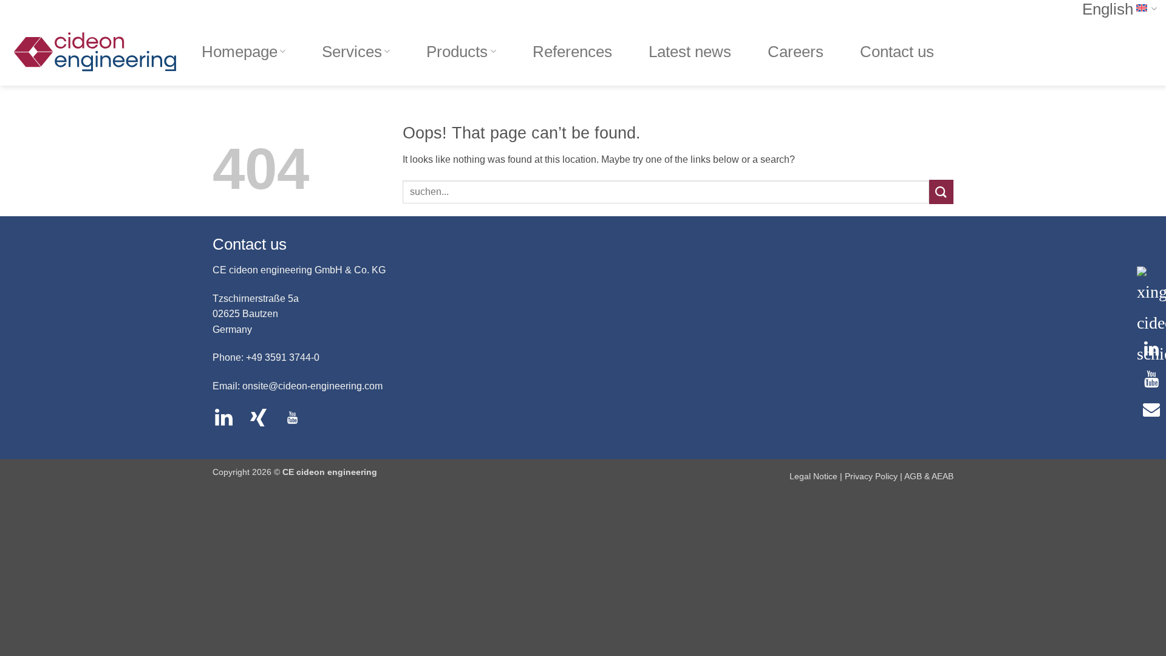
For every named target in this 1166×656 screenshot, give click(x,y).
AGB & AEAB (928, 476)
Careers (795, 51)
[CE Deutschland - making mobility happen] (96, 52)
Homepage (240, 51)
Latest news (690, 51)
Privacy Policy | (874, 476)
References (572, 51)
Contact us (897, 51)
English (1107, 9)
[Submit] (941, 191)
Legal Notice (814, 476)
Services (352, 51)
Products (457, 51)
